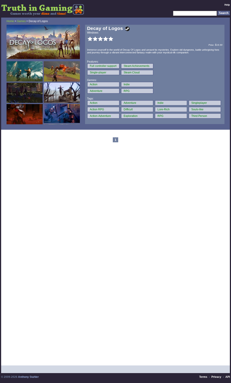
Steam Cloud (132, 72)
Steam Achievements (136, 66)
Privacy (216, 376)
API (227, 376)
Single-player (98, 72)
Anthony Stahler (28, 376)
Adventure (96, 91)
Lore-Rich (163, 109)
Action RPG (97, 109)
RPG (126, 91)
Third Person (199, 116)
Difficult (128, 109)
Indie (127, 84)
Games (21, 21)
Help (227, 4)
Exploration (131, 116)
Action (93, 84)
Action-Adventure (100, 116)
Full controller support (103, 66)
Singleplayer (199, 102)
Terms (203, 376)
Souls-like (197, 109)
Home (10, 21)
